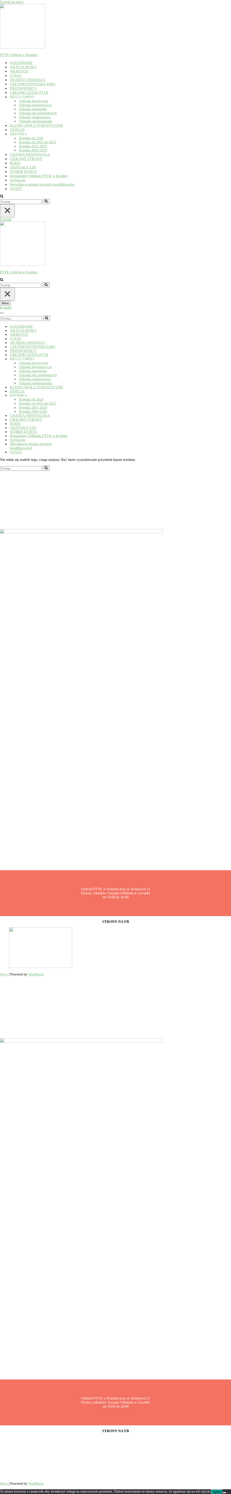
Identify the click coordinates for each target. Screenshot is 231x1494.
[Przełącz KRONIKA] (79, 395)
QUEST (16, 189)
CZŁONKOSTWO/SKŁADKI (32, 84)
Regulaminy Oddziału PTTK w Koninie (38, 176)
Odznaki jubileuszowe (35, 117)
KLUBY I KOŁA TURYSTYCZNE (36, 125)
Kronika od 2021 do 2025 (37, 142)
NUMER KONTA (23, 172)
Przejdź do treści (11, 2)
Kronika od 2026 (31, 138)
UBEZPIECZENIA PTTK (29, 93)
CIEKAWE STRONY (26, 159)
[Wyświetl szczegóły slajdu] (40, 967)
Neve (4, 974)
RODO (15, 163)
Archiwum (17, 180)
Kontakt (6, 219)
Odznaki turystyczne (33, 101)
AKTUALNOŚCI (23, 67)
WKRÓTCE (19, 71)
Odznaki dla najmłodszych (38, 113)
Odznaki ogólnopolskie (35, 121)
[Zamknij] (7, 210)
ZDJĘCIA (17, 130)
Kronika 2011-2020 (33, 146)
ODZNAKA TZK (23, 167)
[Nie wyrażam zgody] (224, 1492)
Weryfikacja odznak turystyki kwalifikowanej (42, 184)
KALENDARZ (21, 63)
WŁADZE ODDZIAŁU (28, 80)
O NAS (15, 75)
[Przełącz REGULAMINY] (79, 359)
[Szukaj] (1, 196)
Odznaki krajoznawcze (35, 105)
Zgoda (217, 1491)
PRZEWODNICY (23, 88)
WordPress (36, 974)
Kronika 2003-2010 (33, 150)
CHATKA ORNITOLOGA (30, 154)
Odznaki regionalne (33, 109)
